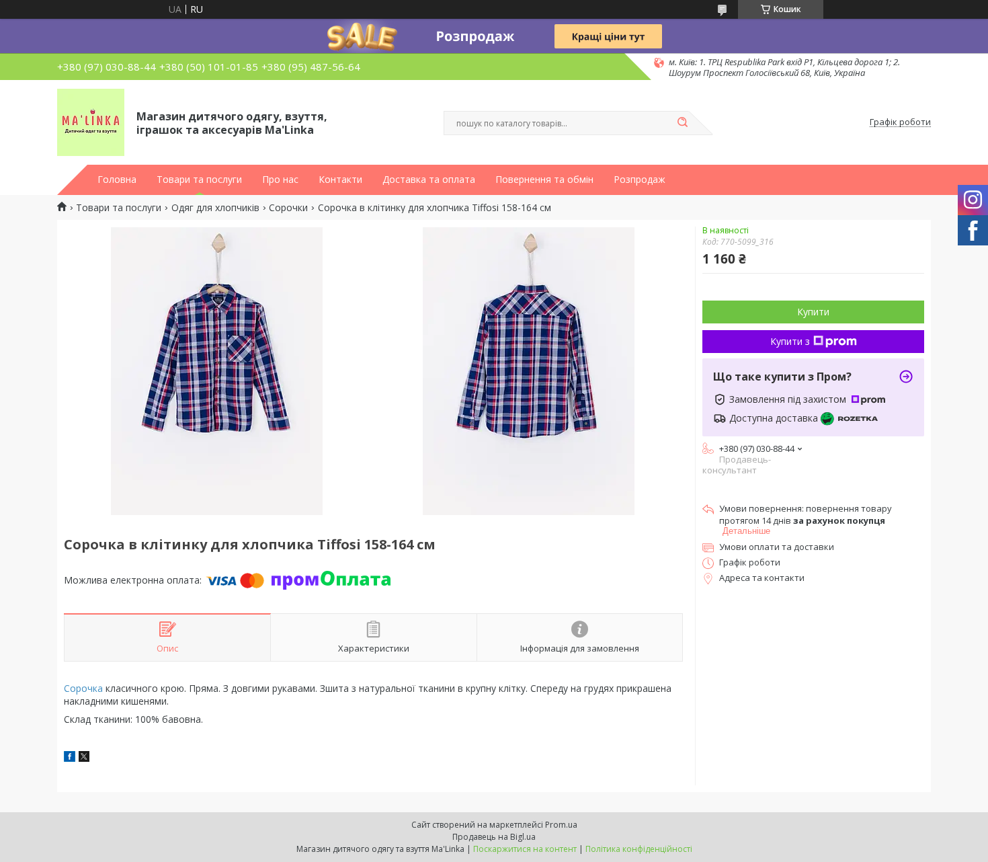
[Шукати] (682, 123)
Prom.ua (561, 824)
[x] (84, 758)
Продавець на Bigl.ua (494, 837)
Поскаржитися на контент (525, 849)
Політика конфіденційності (638, 849)
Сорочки (288, 208)
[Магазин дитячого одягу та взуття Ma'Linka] (90, 122)
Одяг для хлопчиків (215, 208)
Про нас (280, 179)
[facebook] (69, 758)
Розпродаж (639, 179)
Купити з (790, 341)
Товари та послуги (199, 179)
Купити (813, 311)
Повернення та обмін (544, 179)
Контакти (340, 179)
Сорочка (83, 688)
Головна (116, 179)
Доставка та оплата (428, 179)
